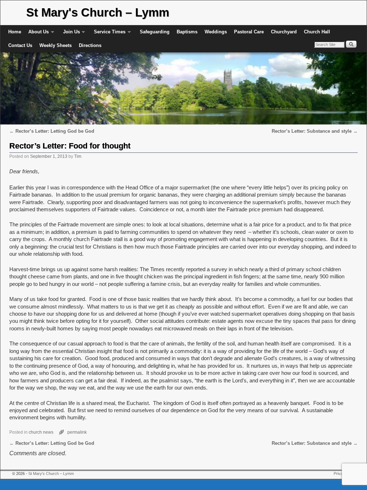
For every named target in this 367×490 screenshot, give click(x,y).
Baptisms (187, 31)
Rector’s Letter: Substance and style (315, 131)
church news (41, 432)
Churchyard (284, 31)
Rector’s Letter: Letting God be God (51, 131)
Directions (90, 45)
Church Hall (317, 31)
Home (14, 31)
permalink (77, 432)
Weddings (216, 31)
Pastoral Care (249, 31)
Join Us (69, 34)
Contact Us (20, 45)
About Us (37, 34)
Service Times (107, 34)
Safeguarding (155, 31)
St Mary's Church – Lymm (97, 12)
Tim (77, 156)
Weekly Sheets (55, 45)
